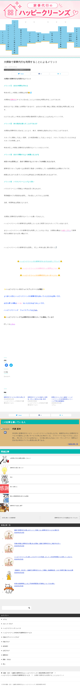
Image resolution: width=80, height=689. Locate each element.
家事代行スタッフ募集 (60, 37)
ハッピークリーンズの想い (8, 37)
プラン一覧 (29, 37)
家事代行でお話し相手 (16, 505)
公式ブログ (6, 650)
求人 (4, 664)
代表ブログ (6, 641)
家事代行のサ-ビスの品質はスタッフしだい (66, 517)
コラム (5, 619)
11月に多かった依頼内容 (9, 517)
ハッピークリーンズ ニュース (12, 628)
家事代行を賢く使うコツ (17, 467)
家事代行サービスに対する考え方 (14, 397)
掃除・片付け (7, 659)
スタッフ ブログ (8, 624)
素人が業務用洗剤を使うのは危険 (19, 496)
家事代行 (5, 655)
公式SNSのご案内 (70, 37)
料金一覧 (38, 37)
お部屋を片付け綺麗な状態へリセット (20, 458)
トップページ (2, 37)
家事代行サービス (21, 37)
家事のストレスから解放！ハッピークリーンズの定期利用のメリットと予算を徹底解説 (62, 399)
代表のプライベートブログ (11, 637)
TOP (28, 673)
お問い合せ (52, 37)
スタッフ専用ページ (76, 37)
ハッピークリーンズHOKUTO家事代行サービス (17, 69)
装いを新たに (13, 486)
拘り (11, 477)
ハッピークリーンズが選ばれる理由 (14, 37)
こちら (35, 310)
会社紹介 (5, 646)
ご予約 (43, 37)
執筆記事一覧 (73, 444)
